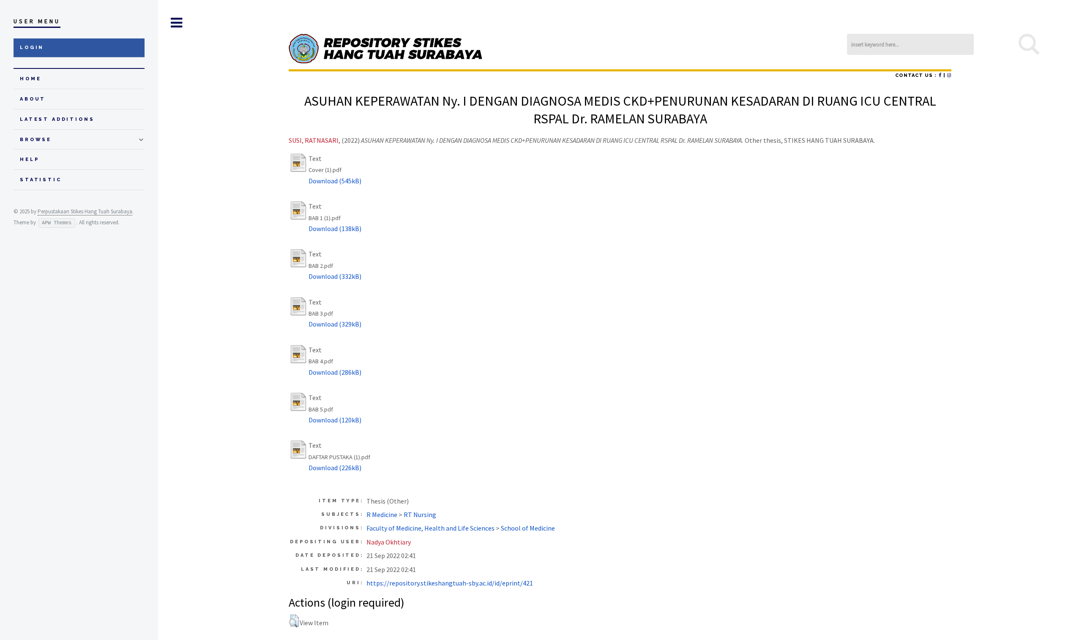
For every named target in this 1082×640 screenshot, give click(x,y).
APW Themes (56, 223)
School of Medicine (528, 528)
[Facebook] (940, 75)
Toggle (176, 23)
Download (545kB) (335, 181)
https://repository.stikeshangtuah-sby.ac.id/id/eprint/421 (449, 583)
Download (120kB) (335, 420)
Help (29, 159)
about (33, 99)
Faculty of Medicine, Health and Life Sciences (430, 528)
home (30, 79)
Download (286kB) (335, 372)
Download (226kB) (335, 467)
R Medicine (381, 514)
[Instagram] (949, 75)
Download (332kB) (335, 276)
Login (32, 47)
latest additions (57, 119)
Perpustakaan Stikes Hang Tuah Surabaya (85, 211)
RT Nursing (420, 514)
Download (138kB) (335, 228)
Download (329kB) (335, 324)
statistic (41, 179)
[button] (294, 621)
